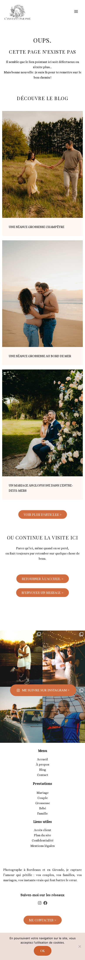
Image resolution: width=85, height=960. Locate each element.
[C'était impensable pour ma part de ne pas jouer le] (63, 704)
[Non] (79, 946)
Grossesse (42, 800)
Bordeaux (34, 868)
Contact (42, 772)
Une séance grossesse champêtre (36, 227)
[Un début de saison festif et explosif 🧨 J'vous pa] (63, 648)
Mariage (43, 789)
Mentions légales (43, 843)
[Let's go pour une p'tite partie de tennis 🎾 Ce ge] (21, 648)
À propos (42, 762)
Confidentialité (42, 838)
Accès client (42, 827)
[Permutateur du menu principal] (76, 11)
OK (42, 951)
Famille (42, 810)
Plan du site (42, 833)
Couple (42, 795)
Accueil (42, 757)
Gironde (58, 868)
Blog (42, 767)
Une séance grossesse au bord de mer (40, 356)
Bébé (42, 805)
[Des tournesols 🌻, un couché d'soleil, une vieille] (21, 704)
